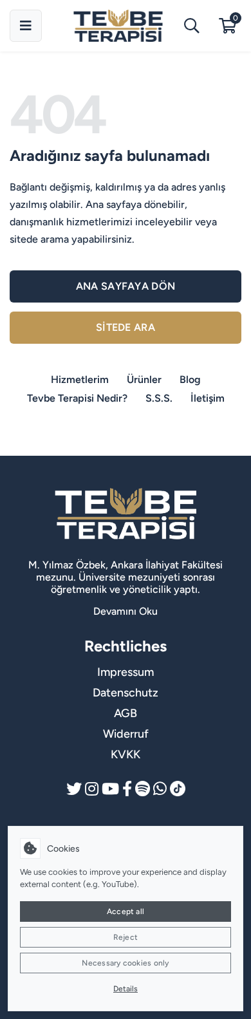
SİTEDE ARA (125, 327)
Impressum (125, 672)
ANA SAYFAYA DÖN (126, 286)
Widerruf (126, 734)
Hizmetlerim (80, 379)
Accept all (125, 911)
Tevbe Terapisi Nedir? (77, 398)
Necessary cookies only (125, 963)
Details (125, 988)
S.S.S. (158, 398)
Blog (190, 379)
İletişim (208, 398)
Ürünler (144, 379)
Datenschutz (125, 693)
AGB (125, 713)
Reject (125, 937)
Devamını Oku (125, 611)
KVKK (125, 754)
